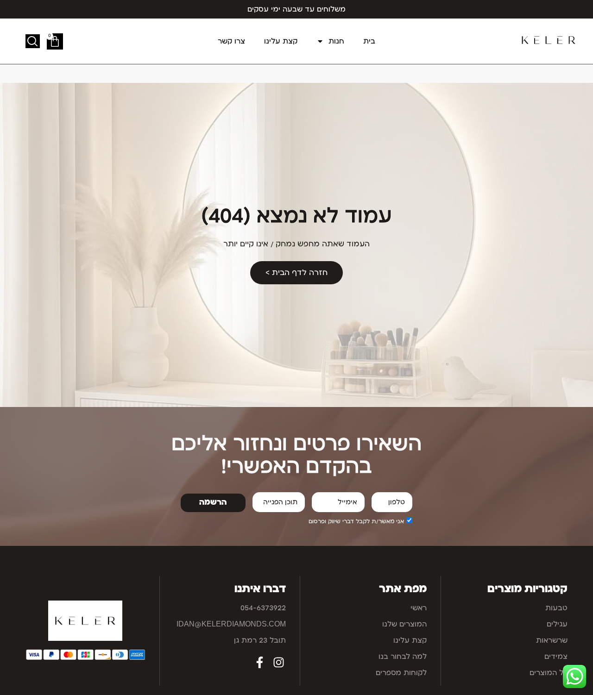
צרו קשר (231, 41)
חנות (336, 41)
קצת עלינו (280, 41)
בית (369, 41)
